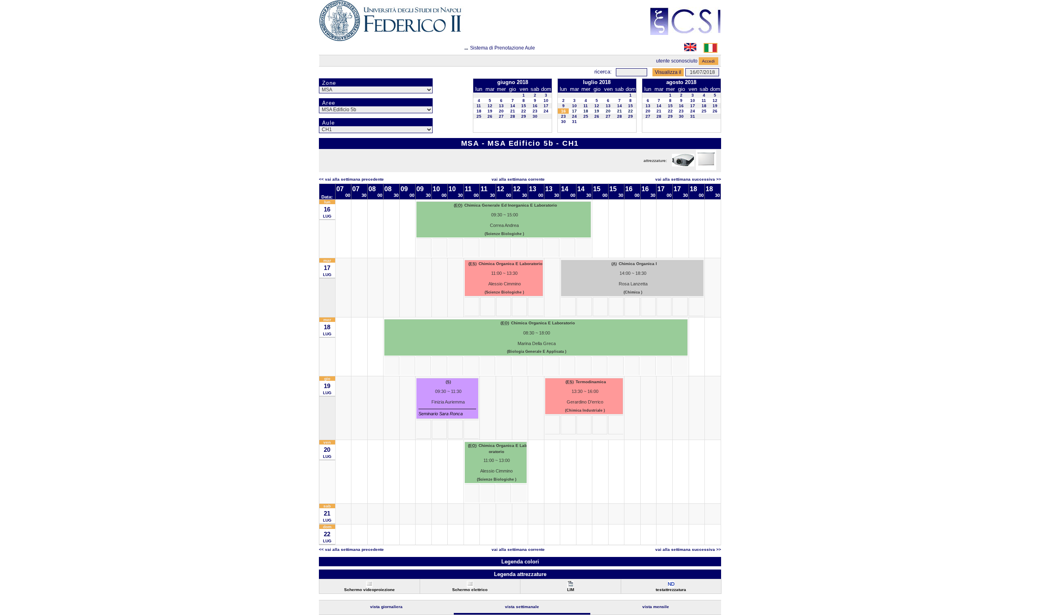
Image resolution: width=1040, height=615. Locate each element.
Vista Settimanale (522, 606)
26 (490, 116)
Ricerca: (603, 72)
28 (512, 116)
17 (546, 106)
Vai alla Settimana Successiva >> (688, 179)
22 (523, 111)
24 (546, 111)
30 (535, 116)
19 (490, 111)
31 (574, 121)
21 (512, 111)
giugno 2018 (512, 82)
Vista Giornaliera (386, 606)
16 (535, 106)
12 (490, 106)
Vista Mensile (655, 606)
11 (479, 106)
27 (501, 116)
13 (501, 106)
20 (501, 111)
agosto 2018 (681, 82)
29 (523, 116)
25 (479, 116)
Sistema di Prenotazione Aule (502, 48)
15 (523, 106)
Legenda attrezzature (520, 574)
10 (546, 100)
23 (535, 111)
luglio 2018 (597, 82)
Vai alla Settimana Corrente (518, 179)
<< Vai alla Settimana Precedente (351, 179)
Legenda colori (520, 562)
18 (479, 111)
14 (512, 106)
